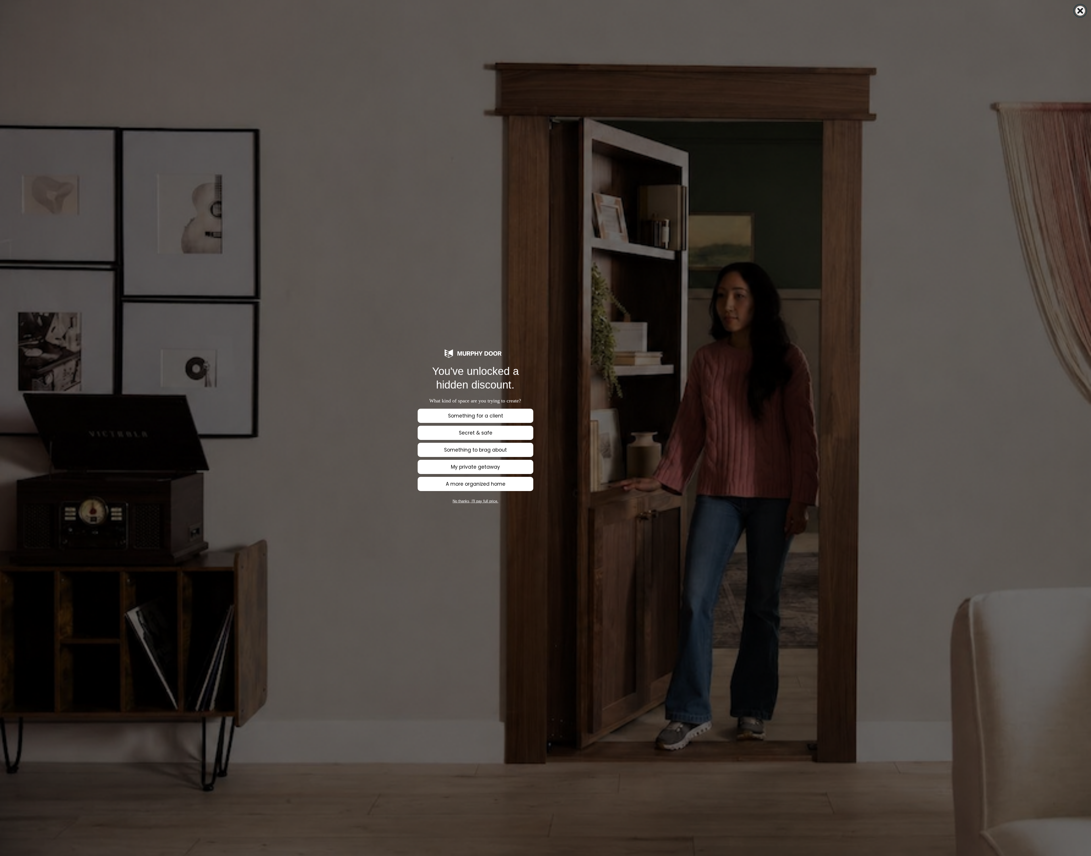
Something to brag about (475, 449)
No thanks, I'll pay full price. (475, 501)
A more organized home (475, 484)
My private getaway (475, 467)
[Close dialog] (1080, 11)
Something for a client (475, 415)
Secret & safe (475, 432)
